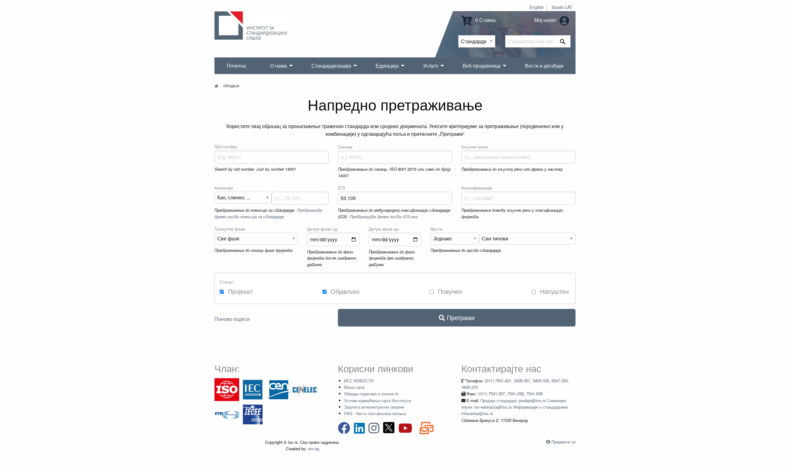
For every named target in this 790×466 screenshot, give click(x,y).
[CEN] (278, 389)
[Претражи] (563, 41)
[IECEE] (252, 414)
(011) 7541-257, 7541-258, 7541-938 (510, 394)
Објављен (344, 291)
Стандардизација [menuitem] (331, 65)
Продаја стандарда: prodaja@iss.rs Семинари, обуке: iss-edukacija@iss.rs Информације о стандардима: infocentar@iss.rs (515, 407)
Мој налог (546, 19)
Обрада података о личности (371, 394)
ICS (341, 188)
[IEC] (252, 389)
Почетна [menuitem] (236, 65)
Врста (436, 229)
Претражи (460, 317)
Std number (225, 147)
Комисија (223, 188)
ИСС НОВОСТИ (358, 381)
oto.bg (313, 448)
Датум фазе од (322, 229)
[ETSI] (226, 414)
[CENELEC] (304, 389)
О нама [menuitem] (278, 65)
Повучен (449, 291)
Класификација (476, 188)
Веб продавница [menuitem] (482, 65)
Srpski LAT (561, 7)
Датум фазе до (384, 229)
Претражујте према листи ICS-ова (384, 216)
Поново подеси (232, 318)
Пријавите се (563, 442)
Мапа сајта (354, 387)
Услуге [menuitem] (430, 65)
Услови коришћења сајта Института (377, 400)
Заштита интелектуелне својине (374, 407)
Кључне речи (474, 147)
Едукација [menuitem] (387, 65)
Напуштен (553, 291)
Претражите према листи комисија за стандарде (268, 213)
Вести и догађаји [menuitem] (544, 65)
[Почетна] (216, 85)
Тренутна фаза (229, 229)
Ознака (345, 147)
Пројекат (239, 291)
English (537, 7)
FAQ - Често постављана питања (375, 413)
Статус (226, 282)
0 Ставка (485, 19)
